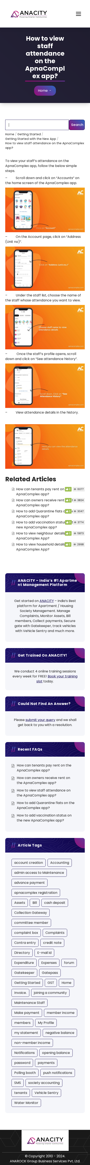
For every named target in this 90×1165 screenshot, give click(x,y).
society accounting (44, 1082)
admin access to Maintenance (39, 872)
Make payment (26, 1012)
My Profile (46, 1022)
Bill (34, 902)
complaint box (26, 932)
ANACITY (47, 600)
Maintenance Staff (29, 1002)
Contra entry (25, 942)
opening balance (56, 1052)
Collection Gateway (30, 912)
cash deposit (54, 902)
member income (61, 1012)
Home (43, 90)
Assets (19, 902)
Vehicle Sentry (46, 1092)
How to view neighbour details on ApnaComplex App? (43, 536)
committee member (31, 922)
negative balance (59, 1032)
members (22, 1022)
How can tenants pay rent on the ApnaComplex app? (43, 492)
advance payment (29, 882)
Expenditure (24, 962)
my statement (26, 1032)
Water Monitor (26, 1102)
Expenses (49, 962)
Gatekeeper (24, 972)
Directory (22, 952)
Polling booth (25, 1072)
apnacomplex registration (35, 892)
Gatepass (50, 972)
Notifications (24, 1052)
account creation (28, 862)
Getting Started (27, 982)
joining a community (50, 992)
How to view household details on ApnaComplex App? (43, 547)
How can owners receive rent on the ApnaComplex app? (46, 503)
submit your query (40, 719)
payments (46, 1062)
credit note (52, 942)
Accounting (59, 862)
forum (69, 962)
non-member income (32, 1042)
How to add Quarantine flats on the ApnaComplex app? (45, 514)
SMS (17, 1082)
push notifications (57, 1072)
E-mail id (44, 952)
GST (51, 982)
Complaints (54, 932)
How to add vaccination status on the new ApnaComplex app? (46, 525)
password (22, 1062)
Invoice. (20, 992)
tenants (20, 1092)
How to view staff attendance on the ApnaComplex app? (44, 793)
